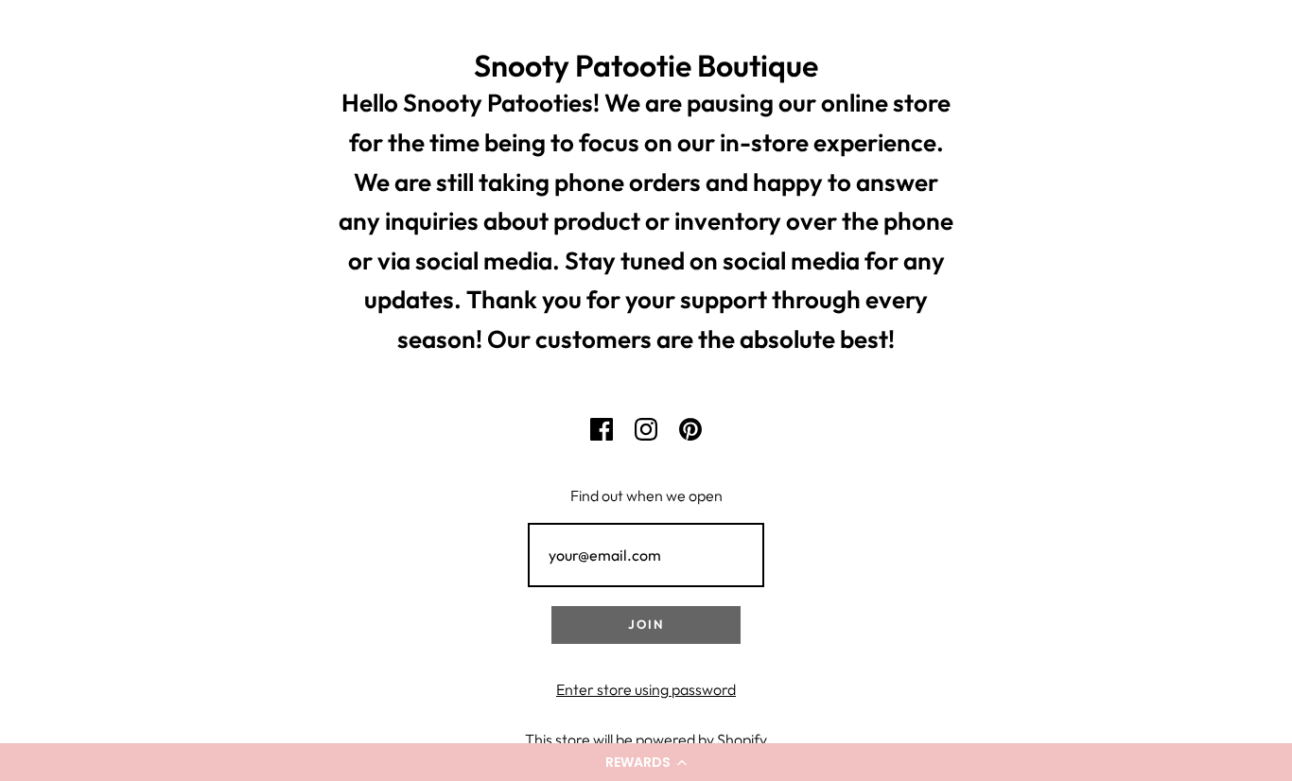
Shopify (742, 739)
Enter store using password (646, 689)
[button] (646, 762)
